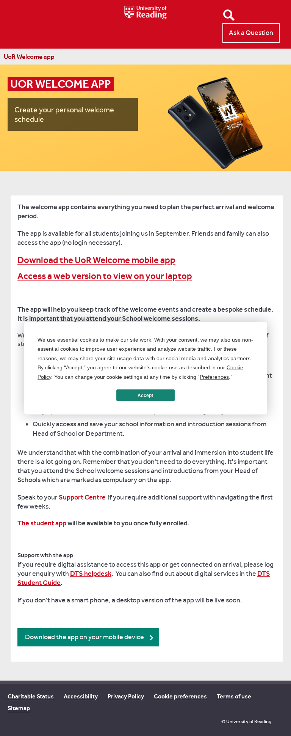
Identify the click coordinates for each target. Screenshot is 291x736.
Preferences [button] (214, 377)
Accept (145, 395)
